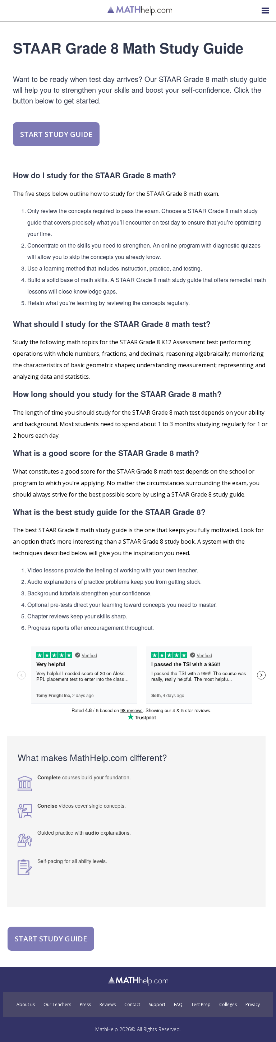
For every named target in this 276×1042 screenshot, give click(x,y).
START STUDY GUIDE (56, 134)
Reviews (108, 1005)
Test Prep (201, 1005)
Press (85, 1005)
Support (157, 1005)
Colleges (228, 1005)
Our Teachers (57, 1005)
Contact (132, 1005)
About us (26, 1005)
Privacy (252, 1005)
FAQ (178, 1005)
